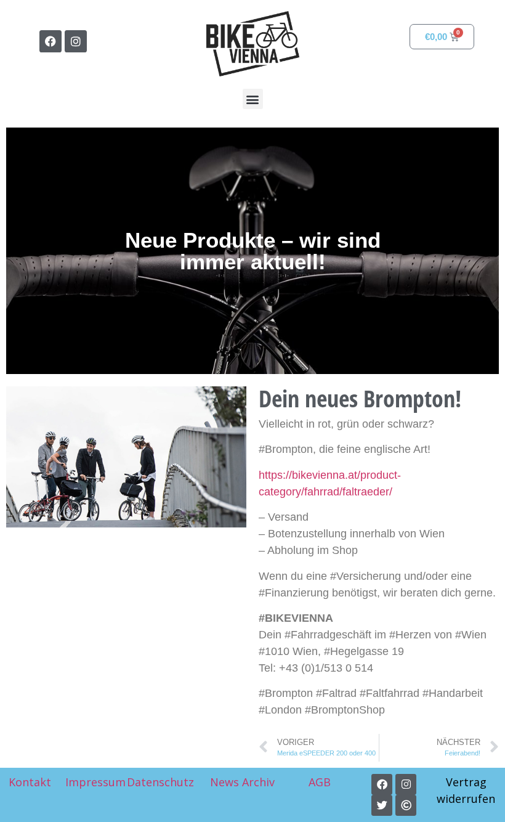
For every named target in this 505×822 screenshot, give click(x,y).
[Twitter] (381, 805)
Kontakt (30, 782)
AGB (321, 782)
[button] (253, 99)
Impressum (95, 782)
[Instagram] (76, 41)
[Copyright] (405, 805)
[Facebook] (50, 41)
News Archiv (242, 782)
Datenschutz (160, 782)
